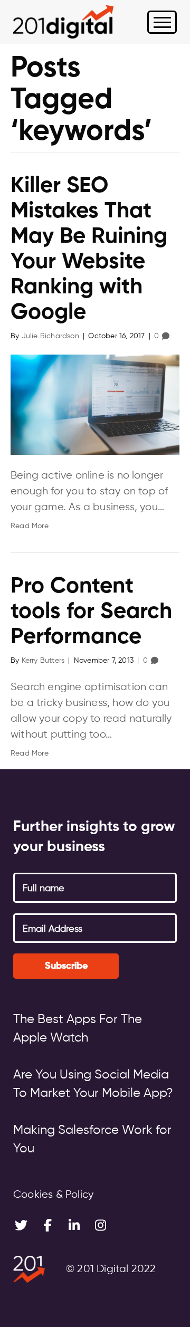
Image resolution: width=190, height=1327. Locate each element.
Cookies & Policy (53, 1194)
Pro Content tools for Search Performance (91, 612)
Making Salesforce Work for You (92, 1139)
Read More (30, 526)
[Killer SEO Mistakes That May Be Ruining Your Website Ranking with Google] (95, 404)
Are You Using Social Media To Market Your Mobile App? (93, 1084)
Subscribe (66, 966)
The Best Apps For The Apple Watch (77, 1028)
